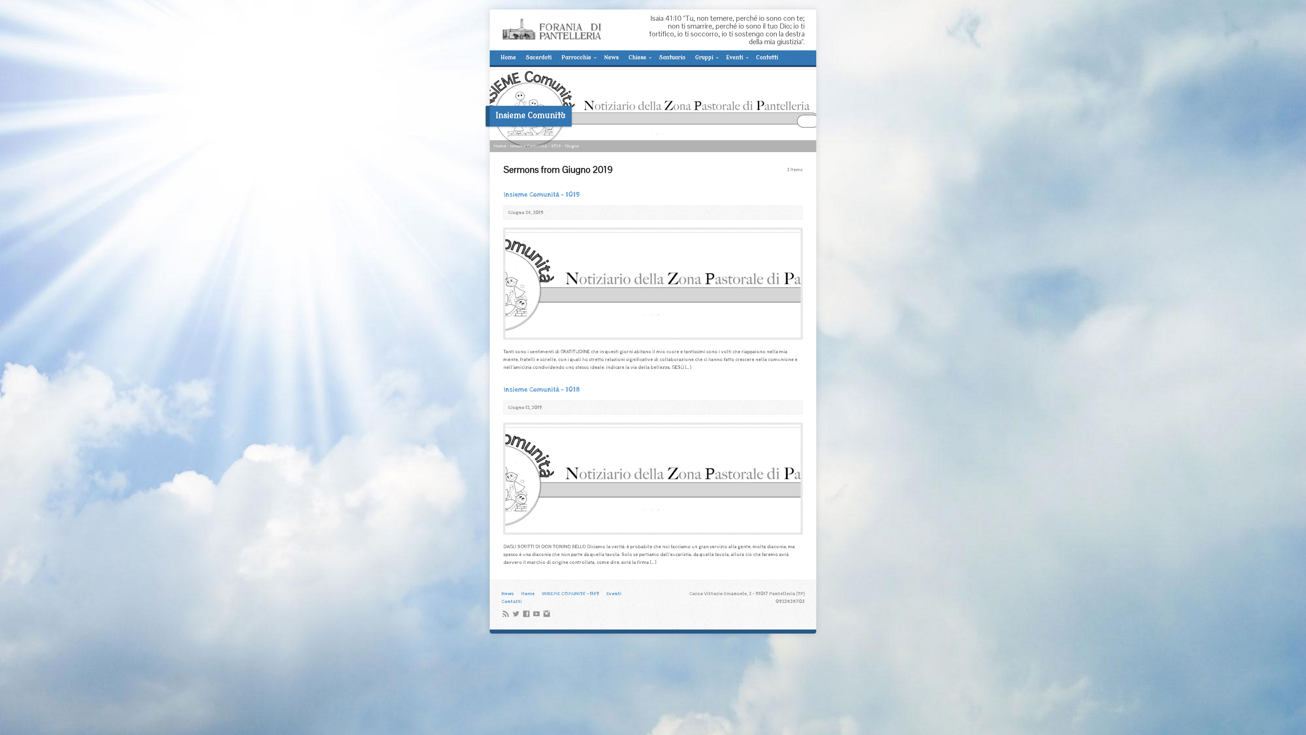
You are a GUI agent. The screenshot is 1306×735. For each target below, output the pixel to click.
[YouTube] (536, 613)
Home (508, 57)
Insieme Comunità (528, 146)
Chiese (637, 57)
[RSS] (506, 613)
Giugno (572, 146)
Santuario (672, 57)
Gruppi (704, 57)
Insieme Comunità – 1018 (541, 390)
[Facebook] (526, 613)
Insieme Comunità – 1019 (541, 195)
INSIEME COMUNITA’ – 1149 (570, 594)
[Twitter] (516, 613)
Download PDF (794, 212)
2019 (556, 146)
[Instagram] (546, 613)
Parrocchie (576, 57)
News (611, 57)
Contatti (767, 57)
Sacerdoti (539, 57)
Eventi (734, 57)
